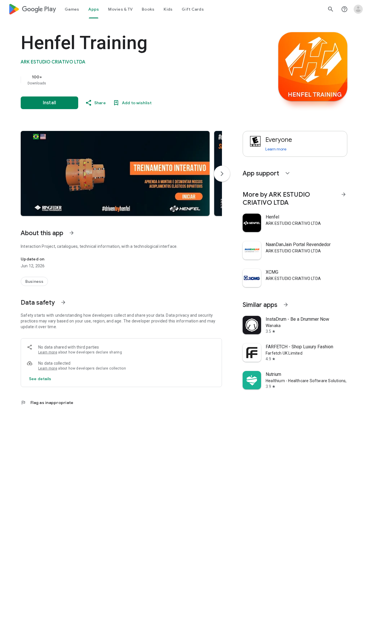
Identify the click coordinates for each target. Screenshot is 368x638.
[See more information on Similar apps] (286, 305)
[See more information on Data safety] (63, 302)
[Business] (34, 281)
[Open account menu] (358, 9)
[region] (136, 80)
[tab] (72, 9)
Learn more (47, 352)
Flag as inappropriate (47, 402)
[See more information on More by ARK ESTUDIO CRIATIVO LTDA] (343, 194)
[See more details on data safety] (40, 379)
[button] (115, 173)
